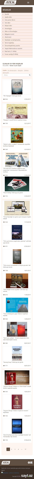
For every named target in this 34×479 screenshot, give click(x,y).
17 (25, 449)
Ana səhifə (5, 65)
